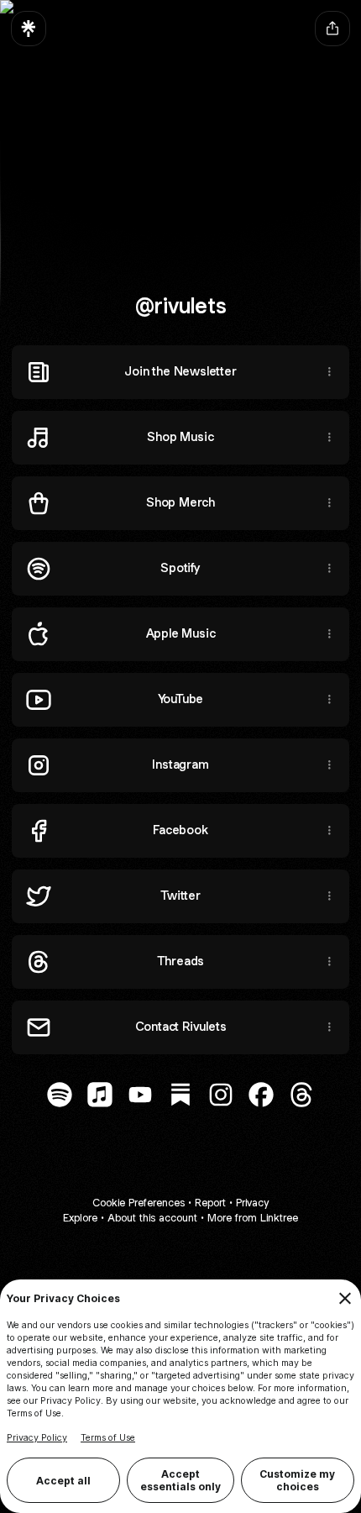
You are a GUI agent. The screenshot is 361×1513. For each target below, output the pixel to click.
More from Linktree (252, 1218)
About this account (152, 1218)
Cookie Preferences (138, 1202)
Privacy (252, 1202)
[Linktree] (28, 28)
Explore (80, 1218)
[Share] (329, 372)
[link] (59, 1094)
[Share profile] (332, 28)
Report (210, 1202)
